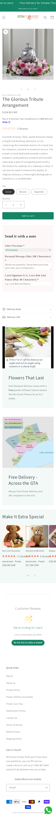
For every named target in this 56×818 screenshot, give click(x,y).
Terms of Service (14, 724)
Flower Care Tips (14, 703)
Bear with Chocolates (11, 551)
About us (10, 683)
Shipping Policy (14, 738)
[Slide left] (21, 89)
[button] (3, 17)
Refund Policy (13, 731)
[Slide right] (34, 89)
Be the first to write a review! (28, 642)
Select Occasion (13, 245)
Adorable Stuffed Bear (35, 551)
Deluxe (23, 191)
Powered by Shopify (37, 812)
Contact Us (11, 717)
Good (8, 191)
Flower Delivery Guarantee (19, 696)
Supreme (39, 191)
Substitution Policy (15, 710)
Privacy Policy (13, 690)
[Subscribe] (46, 787)
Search (9, 676)
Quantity (6, 198)
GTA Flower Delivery (23, 812)
